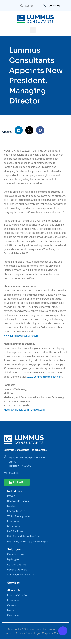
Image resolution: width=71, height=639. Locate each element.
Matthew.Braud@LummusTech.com (24, 409)
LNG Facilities (15, 531)
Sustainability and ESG (20, 574)
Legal (37, 633)
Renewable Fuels (17, 569)
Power (11, 495)
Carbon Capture (16, 564)
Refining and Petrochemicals (24, 536)
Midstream (13, 526)
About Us (13, 590)
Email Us (14, 473)
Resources (13, 615)
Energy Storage (16, 511)
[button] (33, 30)
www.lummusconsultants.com (21, 335)
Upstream (13, 521)
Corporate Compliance (54, 633)
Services (13, 583)
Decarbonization (16, 554)
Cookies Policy (24, 633)
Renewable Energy (18, 501)
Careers (12, 605)
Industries (14, 491)
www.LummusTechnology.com (44, 376)
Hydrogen (13, 559)
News (10, 610)
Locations (13, 600)
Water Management (19, 516)
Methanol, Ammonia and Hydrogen (27, 541)
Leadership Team (17, 595)
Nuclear (11, 506)
